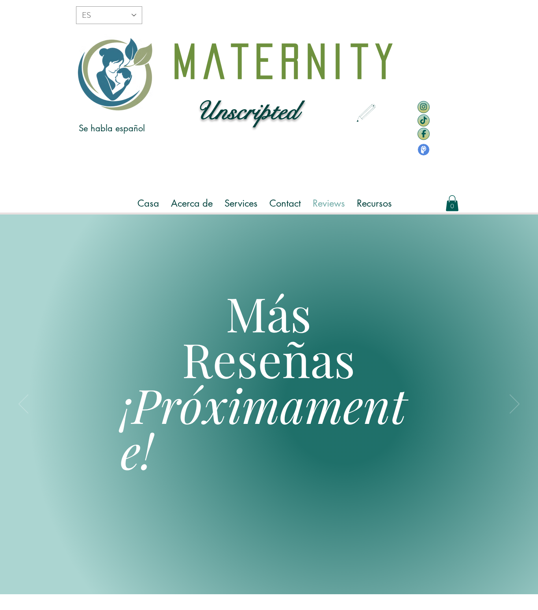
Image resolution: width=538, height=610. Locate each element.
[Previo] (23, 404)
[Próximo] (514, 404)
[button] (192, 203)
